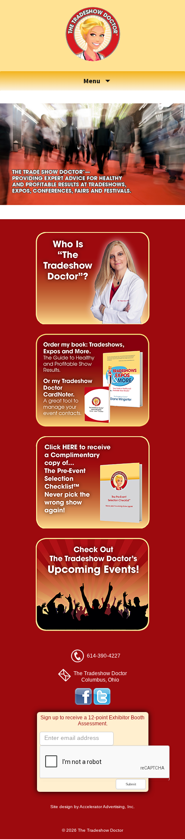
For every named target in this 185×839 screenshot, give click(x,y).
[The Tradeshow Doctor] (92, 65)
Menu (92, 80)
